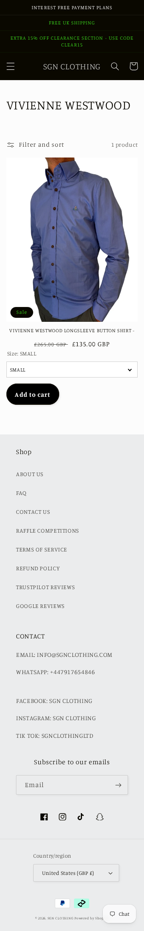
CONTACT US (33, 511)
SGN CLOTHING (61, 918)
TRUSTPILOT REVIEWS (45, 587)
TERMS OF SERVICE (41, 549)
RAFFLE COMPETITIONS (47, 530)
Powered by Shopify (91, 918)
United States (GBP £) (68, 873)
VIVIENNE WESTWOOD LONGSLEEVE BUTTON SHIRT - (71, 330)
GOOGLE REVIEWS (40, 605)
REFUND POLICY (38, 568)
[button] (10, 66)
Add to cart (32, 394)
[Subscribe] (118, 785)
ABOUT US (30, 474)
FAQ (21, 492)
